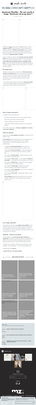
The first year (21, 8)
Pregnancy (15, 7)
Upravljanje (4, 402)
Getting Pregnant (8, 8)
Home (3, 7)
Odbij (14, 402)
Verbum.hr (14, 248)
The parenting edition (28, 8)
